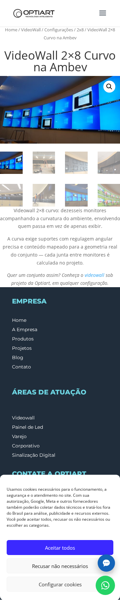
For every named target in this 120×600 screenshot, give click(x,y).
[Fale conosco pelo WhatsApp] (105, 585)
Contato (21, 367)
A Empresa (24, 329)
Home (11, 30)
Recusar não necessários (60, 566)
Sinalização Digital (33, 455)
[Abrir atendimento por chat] (106, 563)
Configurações (58, 30)
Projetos (22, 348)
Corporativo (26, 446)
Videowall (23, 418)
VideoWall (31, 30)
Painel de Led (27, 427)
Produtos (23, 339)
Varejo (19, 436)
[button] (109, 87)
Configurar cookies (60, 584)
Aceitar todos (60, 547)
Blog (17, 357)
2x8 (80, 30)
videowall (94, 275)
